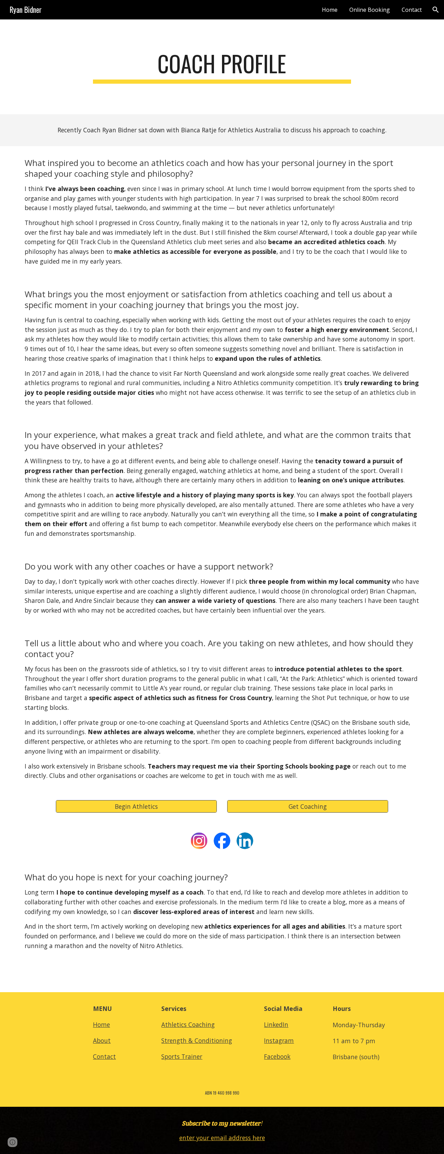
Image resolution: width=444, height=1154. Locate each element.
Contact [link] (412, 10)
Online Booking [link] (369, 10)
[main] (222, 66)
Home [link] (330, 10)
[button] (435, 9)
